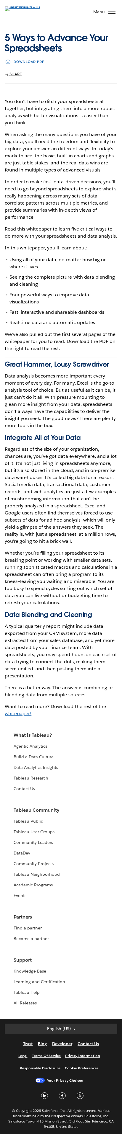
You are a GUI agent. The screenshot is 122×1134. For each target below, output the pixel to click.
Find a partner (28, 928)
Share (15, 73)
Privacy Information (82, 1055)
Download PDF (29, 62)
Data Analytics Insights (36, 767)
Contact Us (24, 788)
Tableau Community (36, 810)
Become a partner (31, 938)
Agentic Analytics (30, 746)
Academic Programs (33, 885)
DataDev (22, 853)
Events (20, 895)
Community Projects (34, 863)
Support (23, 960)
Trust (28, 1043)
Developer (62, 1043)
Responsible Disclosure (40, 1068)
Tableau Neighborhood (37, 874)
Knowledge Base (30, 971)
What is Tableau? (33, 735)
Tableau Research (31, 778)
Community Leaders (33, 842)
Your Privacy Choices (65, 1080)
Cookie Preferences (82, 1068)
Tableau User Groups (34, 831)
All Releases (25, 1003)
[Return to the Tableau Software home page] (25, 6)
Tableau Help (27, 992)
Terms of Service (46, 1055)
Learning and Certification (39, 981)
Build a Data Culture (34, 756)
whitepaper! (18, 713)
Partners (23, 917)
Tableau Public (28, 821)
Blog (42, 1043)
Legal (22, 1055)
